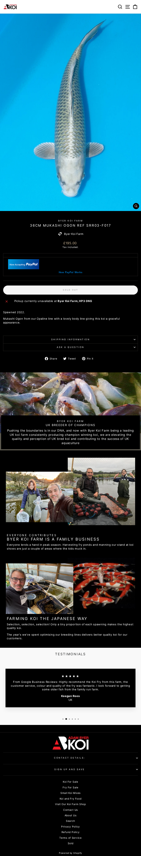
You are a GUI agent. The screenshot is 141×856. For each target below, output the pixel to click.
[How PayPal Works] (23, 268)
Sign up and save (69, 769)
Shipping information (70, 339)
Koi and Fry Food (71, 798)
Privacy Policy (70, 826)
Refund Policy (71, 832)
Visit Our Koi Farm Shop (70, 804)
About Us (71, 815)
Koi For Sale (70, 781)
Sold (70, 843)
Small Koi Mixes (70, 792)
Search (70, 820)
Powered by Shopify (70, 853)
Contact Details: (69, 758)
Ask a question (70, 347)
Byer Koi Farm (70, 220)
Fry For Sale (70, 787)
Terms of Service (70, 837)
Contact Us (70, 809)
